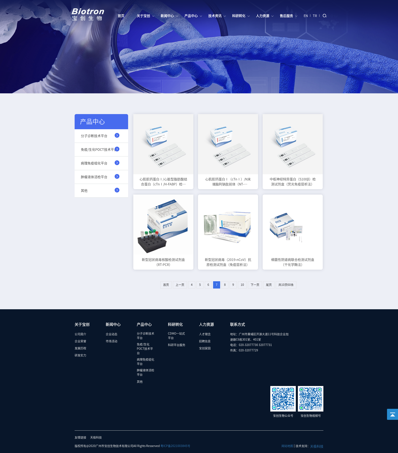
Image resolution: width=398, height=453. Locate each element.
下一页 (255, 284)
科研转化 (239, 15)
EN (306, 15)
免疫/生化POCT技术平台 (99, 149)
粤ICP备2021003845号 (175, 445)
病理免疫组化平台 (94, 163)
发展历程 (80, 348)
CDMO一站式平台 (176, 335)
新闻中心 (168, 15)
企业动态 (111, 334)
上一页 (180, 284)
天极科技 (96, 437)
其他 (84, 190)
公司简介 (80, 334)
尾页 (269, 284)
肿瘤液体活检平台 (94, 177)
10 (242, 284)
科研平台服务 (176, 344)
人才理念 (205, 334)
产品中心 (191, 15)
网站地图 (287, 445)
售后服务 (287, 15)
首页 (121, 15)
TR (315, 15)
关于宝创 (144, 15)
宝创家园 (205, 348)
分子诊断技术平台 (94, 136)
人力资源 (263, 15)
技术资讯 (215, 15)
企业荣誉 (80, 341)
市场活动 (111, 341)
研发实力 (80, 355)
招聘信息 (205, 341)
